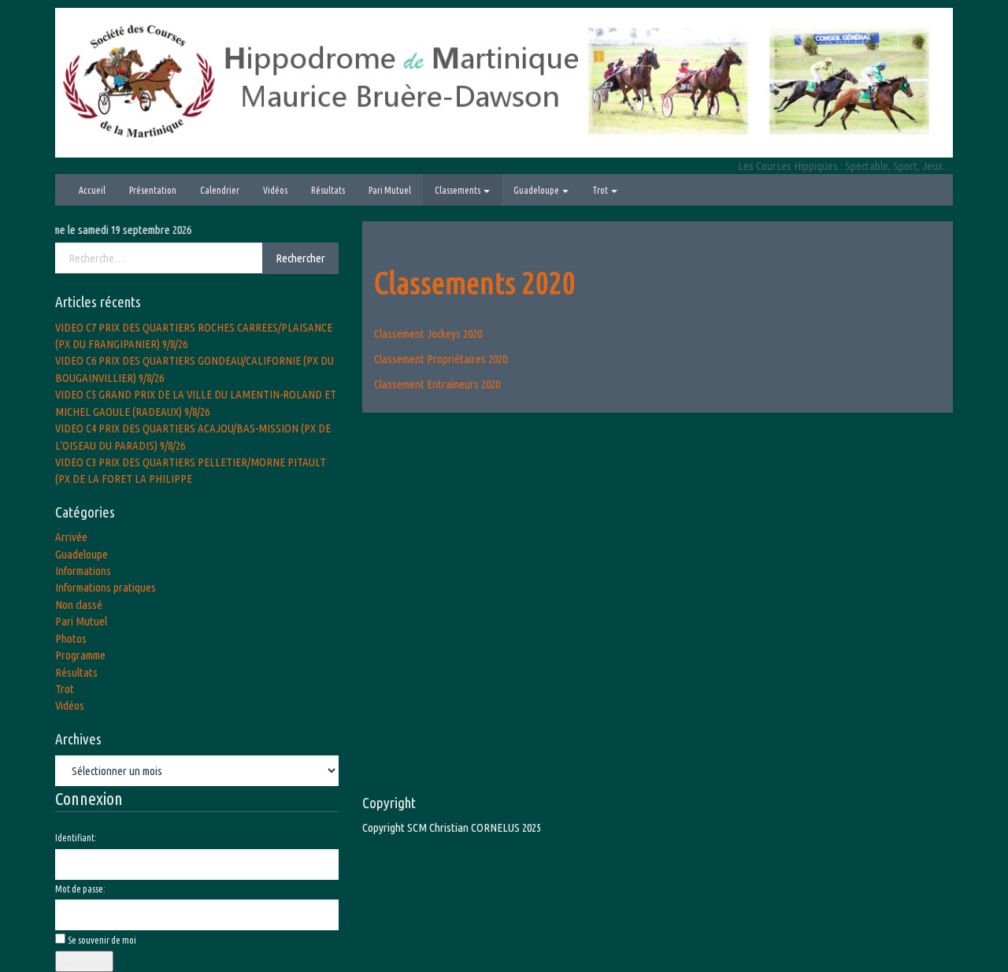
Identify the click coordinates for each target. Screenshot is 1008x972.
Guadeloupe (537, 190)
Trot (601, 190)
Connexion (84, 961)
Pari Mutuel (390, 190)
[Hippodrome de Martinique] (504, 81)
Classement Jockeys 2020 (428, 333)
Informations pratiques (105, 587)
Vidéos (275, 190)
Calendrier (219, 190)
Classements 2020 (475, 282)
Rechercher (300, 258)
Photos (71, 638)
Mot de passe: (80, 889)
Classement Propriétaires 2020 (440, 358)
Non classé (78, 604)
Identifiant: (76, 838)
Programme (80, 655)
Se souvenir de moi (102, 940)
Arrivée (71, 537)
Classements (458, 190)
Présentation (152, 190)
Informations (83, 570)
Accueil (92, 190)
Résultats (328, 190)
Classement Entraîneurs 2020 (437, 384)
